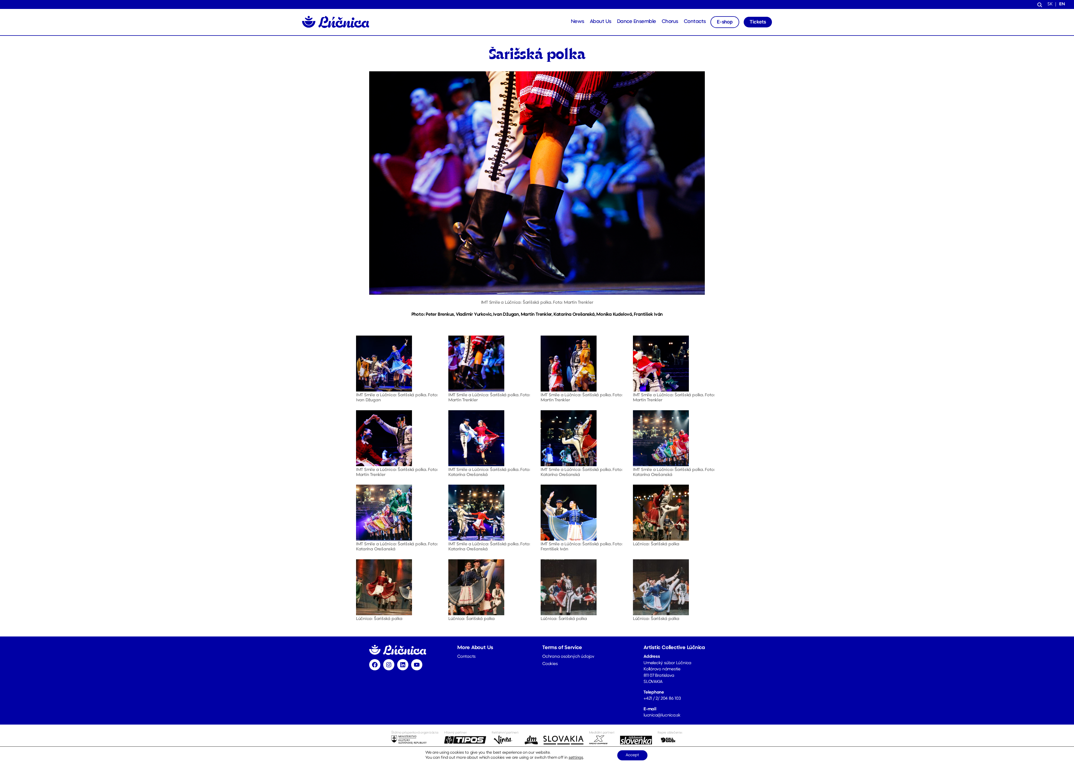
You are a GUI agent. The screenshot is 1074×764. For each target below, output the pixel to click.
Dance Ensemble (636, 21)
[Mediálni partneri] (601, 740)
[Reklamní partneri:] (505, 740)
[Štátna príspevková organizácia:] (415, 740)
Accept (632, 755)
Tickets (758, 22)
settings (576, 758)
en (1062, 4)
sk (1049, 4)
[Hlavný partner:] (465, 740)
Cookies (549, 664)
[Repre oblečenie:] (670, 740)
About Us (600, 21)
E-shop (725, 22)
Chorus (670, 21)
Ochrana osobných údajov (568, 657)
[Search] (1040, 4)
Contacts (695, 21)
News (577, 21)
